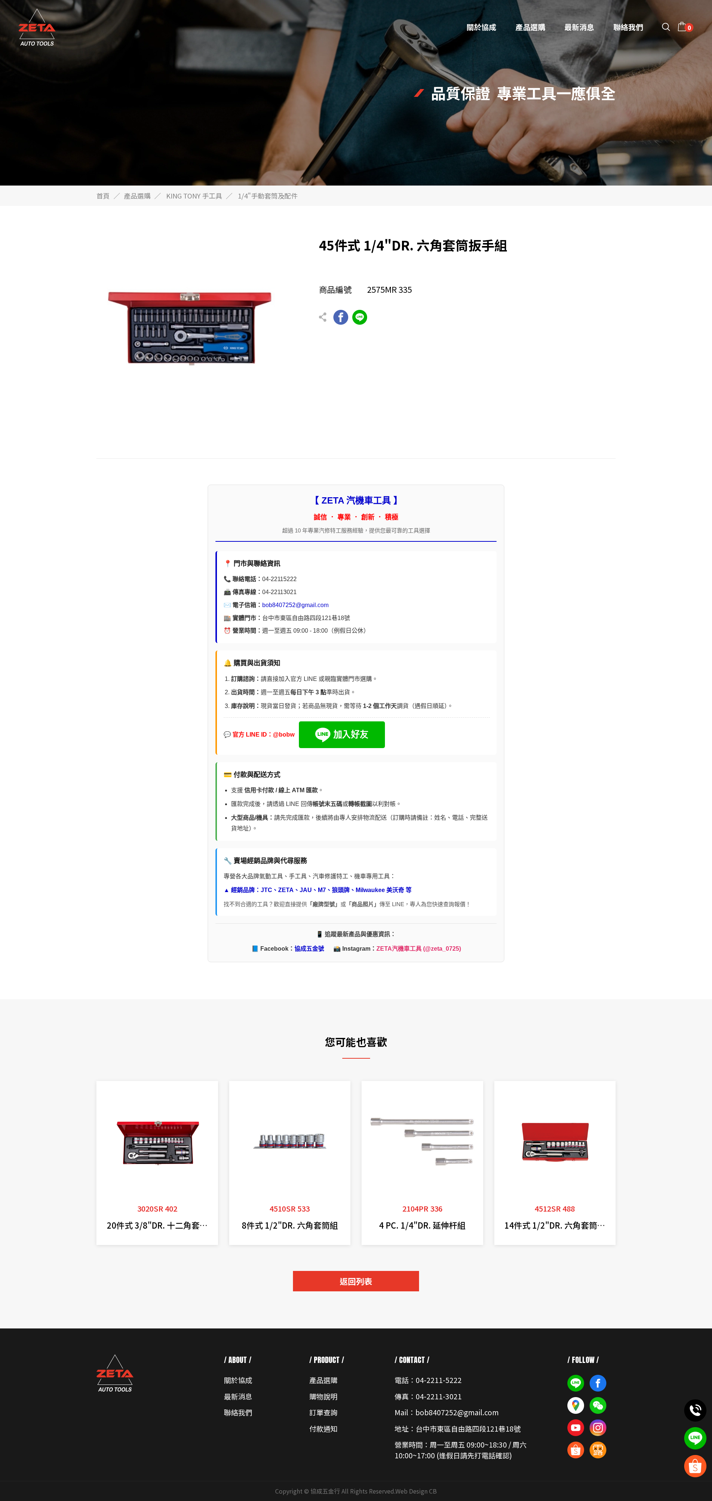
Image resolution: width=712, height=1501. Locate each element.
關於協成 (481, 27)
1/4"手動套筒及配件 (268, 195)
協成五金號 (309, 949)
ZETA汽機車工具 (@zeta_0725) (418, 949)
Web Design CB (416, 1491)
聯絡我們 (628, 27)
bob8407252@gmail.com (295, 605)
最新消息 (579, 27)
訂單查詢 (323, 1412)
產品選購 (530, 27)
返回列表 (356, 1281)
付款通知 (323, 1428)
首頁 (103, 195)
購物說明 (323, 1396)
